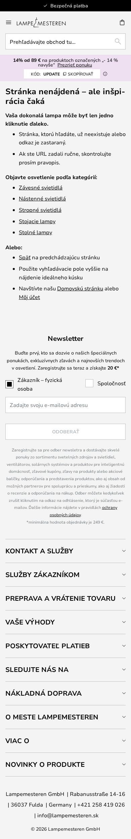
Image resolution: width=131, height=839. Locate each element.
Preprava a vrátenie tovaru (60, 598)
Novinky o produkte (45, 764)
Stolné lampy (35, 232)
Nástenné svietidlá (42, 198)
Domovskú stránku (80, 288)
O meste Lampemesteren (51, 716)
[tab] (65, 551)
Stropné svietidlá (40, 209)
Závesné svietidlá (40, 187)
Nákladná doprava (43, 693)
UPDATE (62, 74)
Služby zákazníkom (42, 574)
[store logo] (45, 22)
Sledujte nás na (37, 669)
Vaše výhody (30, 621)
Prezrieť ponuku (74, 64)
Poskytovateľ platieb (47, 645)
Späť (25, 257)
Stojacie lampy (37, 221)
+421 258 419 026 (101, 804)
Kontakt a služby (39, 550)
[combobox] (65, 41)
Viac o (17, 740)
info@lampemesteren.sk (67, 815)
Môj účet (29, 296)
